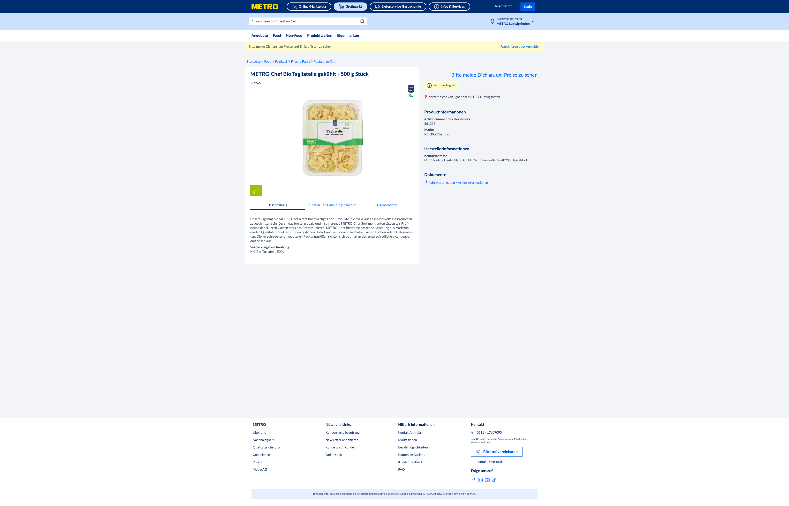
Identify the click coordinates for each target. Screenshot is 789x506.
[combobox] (308, 21)
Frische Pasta (300, 61)
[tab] (277, 205)
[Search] (362, 21)
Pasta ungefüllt (325, 61)
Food (267, 61)
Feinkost (281, 61)
